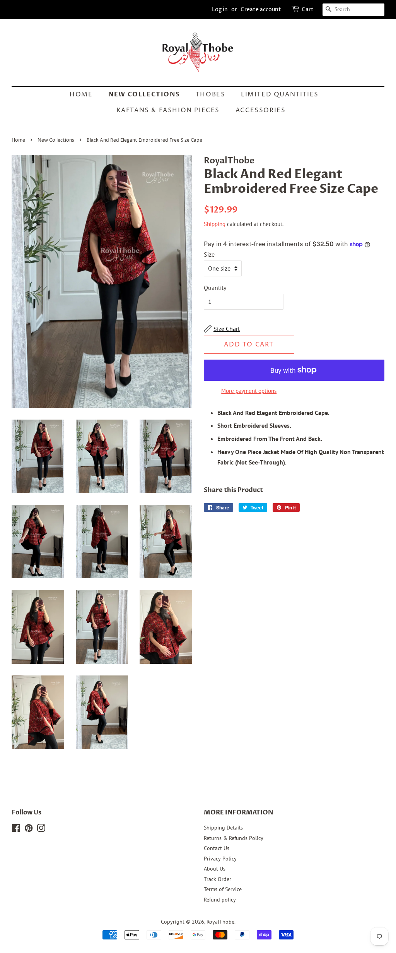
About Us (214, 868)
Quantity (215, 287)
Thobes (210, 94)
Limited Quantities (280, 94)
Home (81, 94)
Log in (220, 9)
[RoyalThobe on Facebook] (16, 829)
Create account (261, 9)
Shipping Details (223, 827)
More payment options (249, 390)
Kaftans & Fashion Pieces (168, 110)
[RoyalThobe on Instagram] (41, 829)
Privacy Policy (220, 858)
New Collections (144, 94)
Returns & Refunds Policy (233, 838)
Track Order (217, 879)
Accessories (261, 110)
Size (209, 254)
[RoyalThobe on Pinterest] (28, 829)
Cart (308, 9)
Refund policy (220, 899)
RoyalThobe (220, 921)
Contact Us (216, 848)
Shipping (214, 224)
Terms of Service (223, 889)
